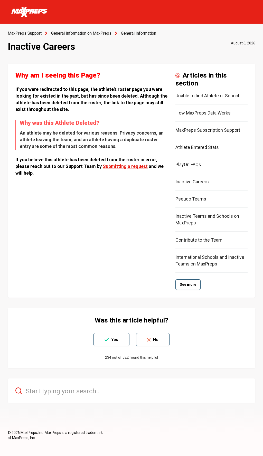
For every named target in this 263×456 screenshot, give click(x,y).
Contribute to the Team (198, 240)
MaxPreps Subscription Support (207, 130)
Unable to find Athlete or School (207, 95)
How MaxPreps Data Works (203, 113)
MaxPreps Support (25, 33)
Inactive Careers (192, 181)
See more (188, 284)
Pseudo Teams (190, 199)
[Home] (29, 12)
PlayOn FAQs (188, 164)
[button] (249, 11)
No (155, 339)
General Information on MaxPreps (81, 33)
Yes (114, 339)
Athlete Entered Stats (197, 147)
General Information (138, 33)
